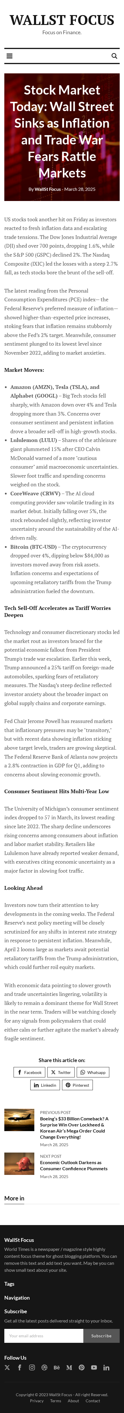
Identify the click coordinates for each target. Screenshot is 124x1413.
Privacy (37, 1400)
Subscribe (101, 1335)
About (73, 1400)
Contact (93, 1400)
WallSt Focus (62, 19)
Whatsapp (96, 1072)
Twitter (64, 1072)
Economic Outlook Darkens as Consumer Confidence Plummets (74, 1165)
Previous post (55, 1112)
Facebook (33, 1072)
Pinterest (81, 1085)
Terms (55, 1400)
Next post (50, 1156)
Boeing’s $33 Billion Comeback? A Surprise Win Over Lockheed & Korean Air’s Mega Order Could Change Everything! (74, 1127)
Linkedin (48, 1085)
